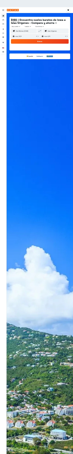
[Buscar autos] (3, 24)
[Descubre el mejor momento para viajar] (3, 37)
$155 (14, 19)
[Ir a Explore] (3, 29)
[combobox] (40, 26)
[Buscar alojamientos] (3, 20)
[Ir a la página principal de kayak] (13, 10)
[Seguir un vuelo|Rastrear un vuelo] (3, 33)
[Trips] (3, 42)
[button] (3, 10)
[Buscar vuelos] (3, 16)
